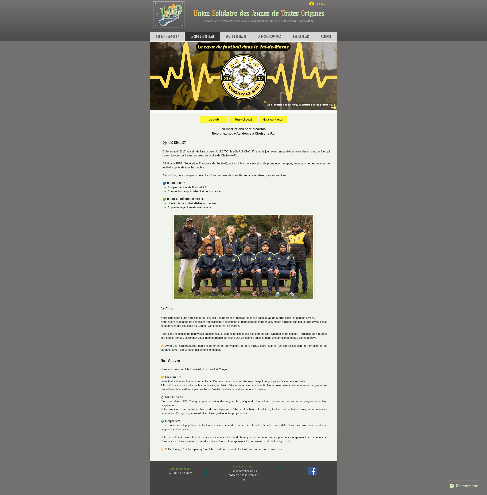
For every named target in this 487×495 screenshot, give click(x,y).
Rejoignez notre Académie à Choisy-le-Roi (243, 133)
